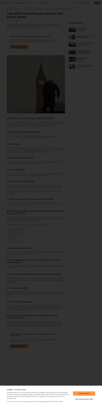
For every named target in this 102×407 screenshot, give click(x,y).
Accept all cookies (84, 393)
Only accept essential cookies (84, 399)
